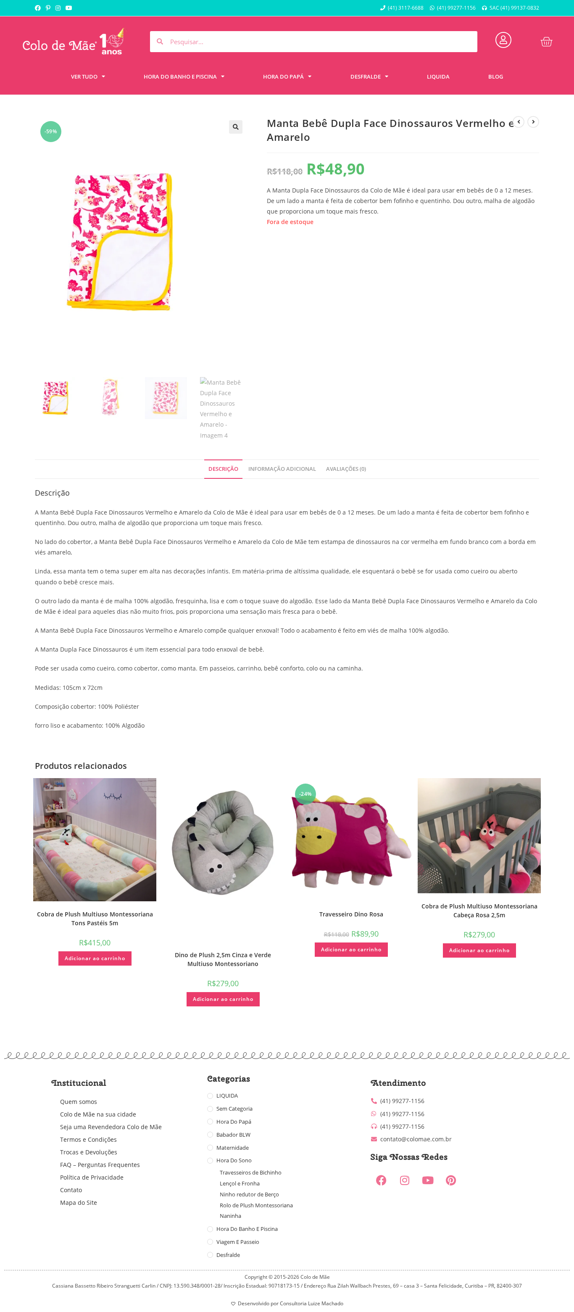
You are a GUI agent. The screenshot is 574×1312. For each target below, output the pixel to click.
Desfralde (228, 1255)
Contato (71, 1190)
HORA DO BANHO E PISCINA (180, 76)
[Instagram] (404, 1180)
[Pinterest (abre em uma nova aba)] (48, 8)
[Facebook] (381, 1180)
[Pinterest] (450, 1180)
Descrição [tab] (223, 469)
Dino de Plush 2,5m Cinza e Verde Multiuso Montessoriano (223, 959)
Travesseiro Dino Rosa (351, 914)
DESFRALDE (365, 76)
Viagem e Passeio (237, 1242)
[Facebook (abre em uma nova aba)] (39, 8)
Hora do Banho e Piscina (247, 1229)
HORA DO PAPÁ (283, 76)
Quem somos (78, 1102)
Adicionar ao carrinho (95, 958)
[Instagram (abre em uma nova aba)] (58, 8)
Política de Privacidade (92, 1177)
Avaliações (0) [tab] (346, 469)
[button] (235, 127)
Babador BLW (233, 1134)
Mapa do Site (78, 1202)
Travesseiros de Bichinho (251, 1172)
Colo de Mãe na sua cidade (98, 1114)
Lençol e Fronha (240, 1183)
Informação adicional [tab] (282, 469)
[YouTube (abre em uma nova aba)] (69, 8)
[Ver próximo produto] (533, 122)
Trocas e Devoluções (88, 1152)
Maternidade (232, 1147)
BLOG (495, 76)
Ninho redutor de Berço (249, 1194)
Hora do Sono (234, 1160)
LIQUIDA (438, 76)
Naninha (230, 1216)
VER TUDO (84, 76)
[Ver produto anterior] (518, 122)
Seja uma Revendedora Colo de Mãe (111, 1127)
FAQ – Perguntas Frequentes (100, 1165)
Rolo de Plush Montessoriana (256, 1205)
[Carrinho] (546, 41)
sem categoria (234, 1108)
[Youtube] (427, 1180)
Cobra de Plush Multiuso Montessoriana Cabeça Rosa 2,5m (479, 910)
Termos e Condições (88, 1139)
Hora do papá (233, 1121)
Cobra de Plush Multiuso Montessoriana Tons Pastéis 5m (95, 918)
